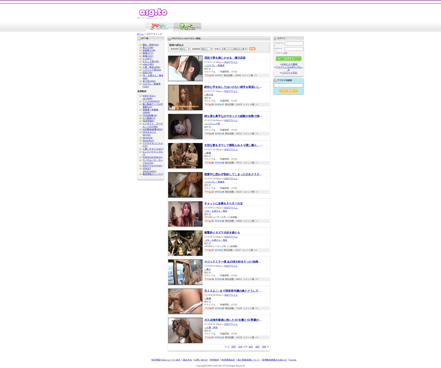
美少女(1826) (149, 81)
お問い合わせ (201, 360)
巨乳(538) (147, 72)
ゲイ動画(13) (149, 118)
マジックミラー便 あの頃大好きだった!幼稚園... (233, 261)
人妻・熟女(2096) (151, 67)
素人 (209, 269)
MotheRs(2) (148, 140)
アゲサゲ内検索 (284, 80)
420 (251, 346)
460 (257, 346)
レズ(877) (147, 58)
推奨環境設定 (228, 360)
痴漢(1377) (148, 53)
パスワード (278, 48)
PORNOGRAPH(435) (152, 157)
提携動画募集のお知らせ (274, 360)
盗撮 (209, 152)
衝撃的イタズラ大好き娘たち (222, 232)
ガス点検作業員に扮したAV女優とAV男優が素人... (233, 320)
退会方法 (187, 360)
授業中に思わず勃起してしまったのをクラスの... (233, 174)
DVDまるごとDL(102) (149, 133)
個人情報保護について (248, 360)
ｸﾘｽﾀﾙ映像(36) (150, 115)
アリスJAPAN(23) (151, 101)
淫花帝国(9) (148, 121)
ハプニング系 (213, 123)
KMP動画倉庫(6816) (153, 129)
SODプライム (231, 62)
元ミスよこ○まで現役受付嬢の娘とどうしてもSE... (233, 290)
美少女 (210, 94)
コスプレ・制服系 (215, 65)
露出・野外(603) (151, 44)
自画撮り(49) (149, 50)
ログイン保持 (282, 53)
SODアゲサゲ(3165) (152, 165)
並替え (217, 49)
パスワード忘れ (289, 72)
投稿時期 (196, 49)
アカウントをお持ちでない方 (289, 68)
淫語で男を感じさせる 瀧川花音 (225, 58)
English (292, 360)
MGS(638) (147, 137)
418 (240, 346)
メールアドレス (279, 44)
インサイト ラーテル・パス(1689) (153, 125)
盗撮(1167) (148, 56)
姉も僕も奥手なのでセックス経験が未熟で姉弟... (233, 116)
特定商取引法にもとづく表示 (166, 360)
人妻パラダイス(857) (153, 149)
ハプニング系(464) (152, 70)
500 (264, 346)
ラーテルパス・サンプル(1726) (153, 161)
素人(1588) (148, 47)
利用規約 (214, 360)
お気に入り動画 (289, 64)
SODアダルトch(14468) (149, 97)
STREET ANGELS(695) (149, 169)
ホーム (140, 34)
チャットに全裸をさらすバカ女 (223, 203)
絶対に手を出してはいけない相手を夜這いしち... (233, 87)
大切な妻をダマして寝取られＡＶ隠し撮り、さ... (233, 145)
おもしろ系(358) (151, 61)
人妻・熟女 (212, 327)
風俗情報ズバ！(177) (153, 174)
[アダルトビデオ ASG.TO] (153, 16)
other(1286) (148, 64)
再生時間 (174, 49)
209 (234, 346)
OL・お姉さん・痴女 (217, 211)
